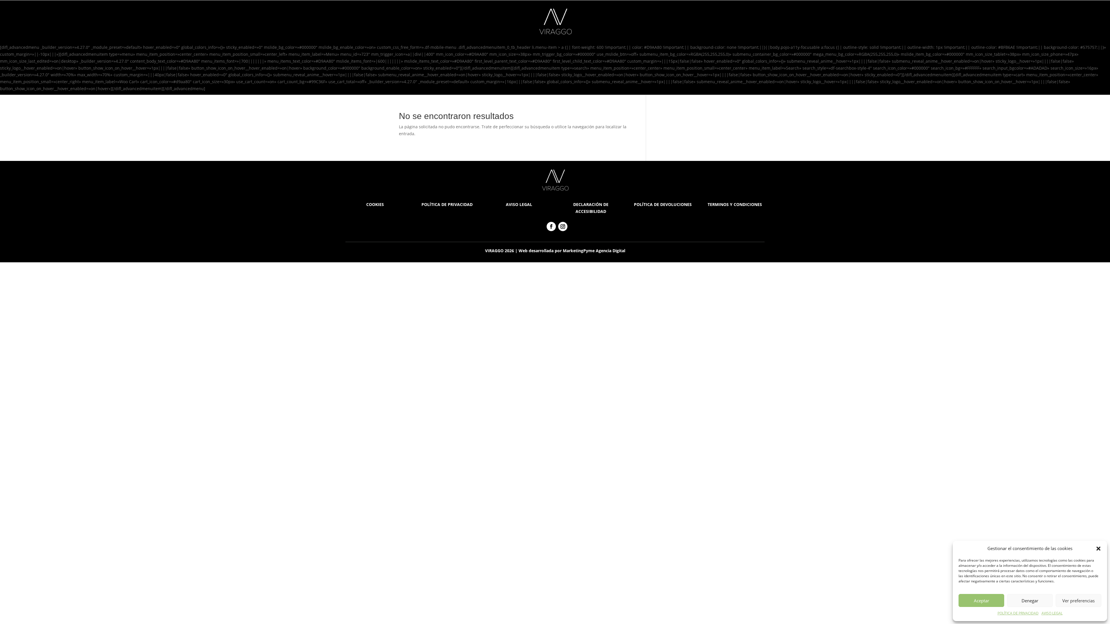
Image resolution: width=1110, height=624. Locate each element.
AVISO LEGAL (1052, 613)
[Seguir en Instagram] (562, 226)
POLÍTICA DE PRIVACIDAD (1018, 613)
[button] (1098, 548)
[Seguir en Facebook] (551, 226)
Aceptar (981, 600)
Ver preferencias (1078, 600)
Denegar (1030, 600)
